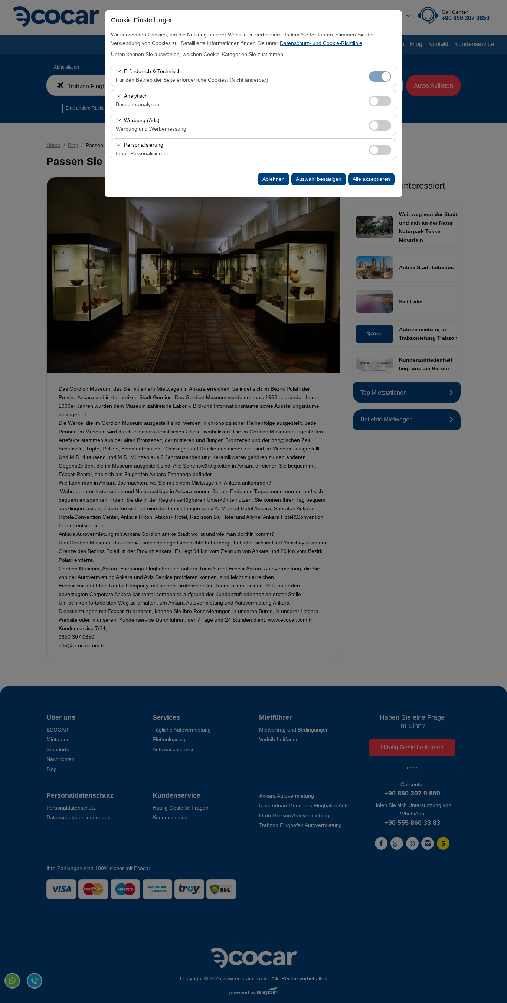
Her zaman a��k (380, 76)
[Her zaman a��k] (380, 75)
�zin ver (380, 101)
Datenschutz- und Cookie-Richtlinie (321, 43)
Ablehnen (273, 179)
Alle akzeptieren (371, 179)
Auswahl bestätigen (318, 179)
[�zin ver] (380, 100)
